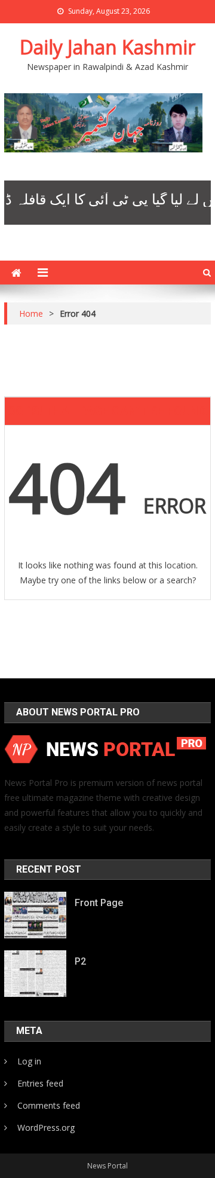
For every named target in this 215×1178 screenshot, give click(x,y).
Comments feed (48, 1105)
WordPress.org (46, 1127)
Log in (29, 1061)
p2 (80, 961)
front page (99, 902)
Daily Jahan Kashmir (107, 47)
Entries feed (40, 1083)
